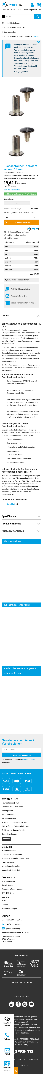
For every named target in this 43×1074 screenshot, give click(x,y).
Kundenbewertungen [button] (13, 531)
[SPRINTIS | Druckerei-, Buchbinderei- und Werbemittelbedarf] (12, 5)
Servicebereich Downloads (12, 807)
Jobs (19, 10)
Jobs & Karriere (8, 885)
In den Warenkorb (22, 222)
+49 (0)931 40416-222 (14, 924)
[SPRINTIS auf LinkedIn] (11, 1004)
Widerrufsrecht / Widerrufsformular (16, 826)
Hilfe (13, 10)
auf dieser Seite (28, 760)
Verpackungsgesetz (9, 818)
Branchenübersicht (9, 851)
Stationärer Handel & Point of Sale (15, 858)
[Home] (3, 23)
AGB (19, 1060)
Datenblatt (11, 504)
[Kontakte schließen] (16, 1070)
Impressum (24, 1065)
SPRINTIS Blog (7, 893)
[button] (3, 17)
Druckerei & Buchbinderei (12, 854)
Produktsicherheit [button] (11, 523)
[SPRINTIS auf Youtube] (31, 1004)
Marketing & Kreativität (11, 870)
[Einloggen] (32, 4)
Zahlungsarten (7, 811)
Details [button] (5, 315)
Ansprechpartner (30, 10)
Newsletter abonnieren (22, 755)
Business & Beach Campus (12, 889)
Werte (4, 901)
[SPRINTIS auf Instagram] (24, 1004)
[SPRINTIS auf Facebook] (18, 1004)
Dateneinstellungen (9, 834)
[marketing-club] (21, 972)
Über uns (5, 10)
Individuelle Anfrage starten (18, 280)
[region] (21, 573)
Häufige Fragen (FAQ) (10, 803)
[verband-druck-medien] (34, 963)
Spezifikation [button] (9, 516)
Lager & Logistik (8, 862)
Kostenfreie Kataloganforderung (14, 822)
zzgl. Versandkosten (12, 190)
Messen (5, 905)
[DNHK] (8, 963)
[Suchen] (37, 16)
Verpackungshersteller (11, 866)
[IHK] (21, 963)
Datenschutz (33, 1060)
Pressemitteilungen (9, 909)
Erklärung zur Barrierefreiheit (13, 830)
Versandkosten (8, 814)
